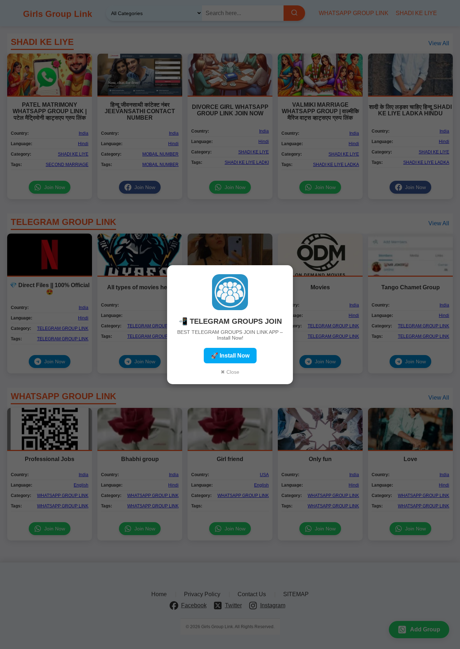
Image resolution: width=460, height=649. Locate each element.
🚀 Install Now (230, 356)
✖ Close (230, 372)
